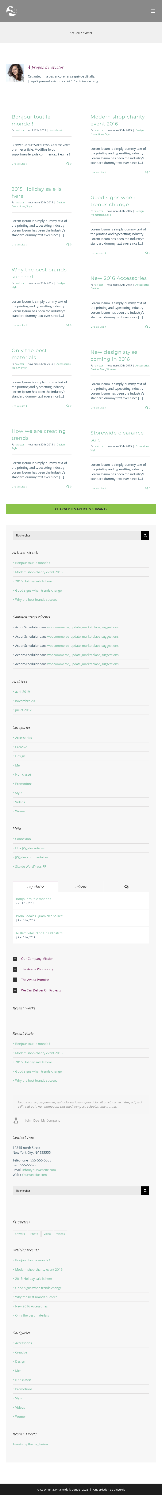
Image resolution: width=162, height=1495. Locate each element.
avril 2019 (22, 691)
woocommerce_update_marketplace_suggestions (83, 627)
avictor (20, 130)
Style (108, 134)
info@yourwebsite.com (39, 1170)
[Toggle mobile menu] (153, 11)
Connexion (23, 839)
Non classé (56, 130)
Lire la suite (18, 163)
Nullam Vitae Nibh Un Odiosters (39, 933)
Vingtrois (119, 1489)
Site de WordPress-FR (30, 866)
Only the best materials (32, 1315)
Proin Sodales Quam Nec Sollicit (39, 916)
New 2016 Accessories (118, 278)
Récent (81, 886)
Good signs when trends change (38, 590)
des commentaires (31, 857)
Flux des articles (30, 848)
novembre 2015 (27, 701)
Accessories (142, 284)
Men (14, 367)
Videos (20, 802)
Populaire (35, 886)
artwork (20, 1234)
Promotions (97, 134)
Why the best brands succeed (36, 599)
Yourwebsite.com (34, 1174)
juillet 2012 (23, 710)
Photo (34, 1234)
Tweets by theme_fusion (30, 1444)
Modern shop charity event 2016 (39, 572)
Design (139, 130)
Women (22, 367)
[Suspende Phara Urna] (14, 1019)
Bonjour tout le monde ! (32, 563)
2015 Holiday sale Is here (33, 581)
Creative (21, 747)
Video (47, 1234)
